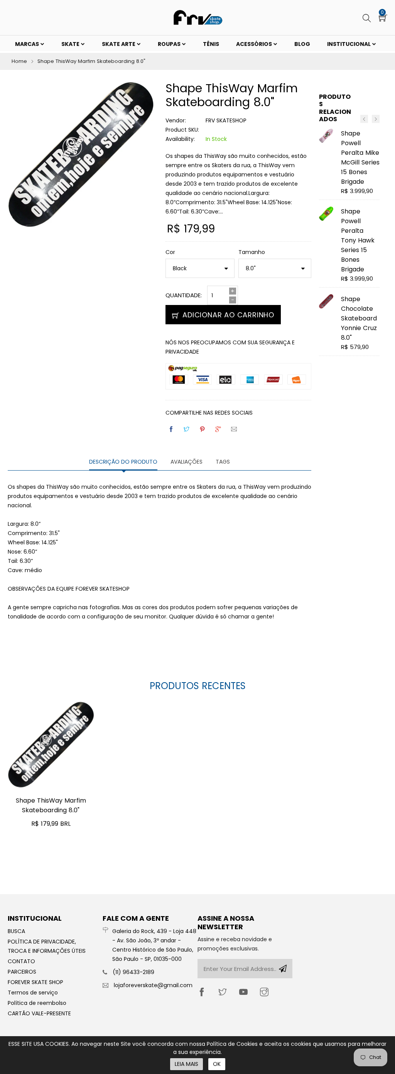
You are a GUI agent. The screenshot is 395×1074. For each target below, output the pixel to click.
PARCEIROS (22, 972)
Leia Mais (186, 1064)
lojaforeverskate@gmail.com (153, 985)
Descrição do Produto (123, 462)
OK (217, 1064)
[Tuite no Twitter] (187, 429)
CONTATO (21, 961)
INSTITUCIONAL (349, 44)
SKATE (71, 44)
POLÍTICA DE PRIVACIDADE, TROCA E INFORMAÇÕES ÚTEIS (47, 946)
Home (19, 61)
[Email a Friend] (234, 429)
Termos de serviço (33, 992)
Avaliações (186, 462)
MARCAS (27, 44)
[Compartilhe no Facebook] (171, 429)
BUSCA (16, 931)
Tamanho (251, 252)
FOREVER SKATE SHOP (35, 982)
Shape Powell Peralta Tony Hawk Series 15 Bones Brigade (358, 240)
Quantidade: (183, 295)
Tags (223, 462)
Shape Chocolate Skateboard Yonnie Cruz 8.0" (359, 318)
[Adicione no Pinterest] (203, 429)
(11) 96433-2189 (133, 972)
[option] (349, 246)
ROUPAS (170, 44)
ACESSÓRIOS (254, 44)
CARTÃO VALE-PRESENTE (39, 1013)
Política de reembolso (37, 1003)
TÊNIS (211, 44)
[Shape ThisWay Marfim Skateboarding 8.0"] (51, 744)
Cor (170, 252)
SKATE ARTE (119, 44)
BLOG (302, 44)
